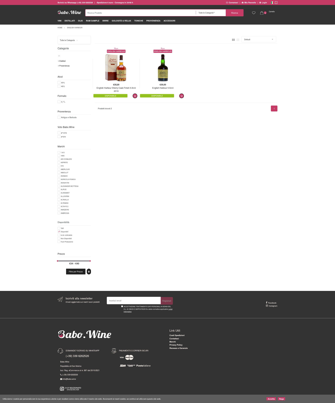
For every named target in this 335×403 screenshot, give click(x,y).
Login (264, 2)
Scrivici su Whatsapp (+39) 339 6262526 (75, 2)
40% (63, 82)
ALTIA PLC (64, 206)
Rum (116, 48)
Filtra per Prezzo (76, 271)
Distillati (70, 20)
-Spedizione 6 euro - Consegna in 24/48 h (114, 2)
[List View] (238, 39)
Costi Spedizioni (177, 335)
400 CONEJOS (66, 159)
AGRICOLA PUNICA (68, 179)
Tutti (62, 228)
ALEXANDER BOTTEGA (69, 186)
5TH (62, 166)
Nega (281, 398)
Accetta (271, 398)
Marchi (172, 341)
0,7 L (63, 101)
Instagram (273, 305)
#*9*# (63, 136)
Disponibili (64, 231)
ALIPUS (63, 189)
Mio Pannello (250, 2)
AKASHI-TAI (65, 183)
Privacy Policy (175, 344)
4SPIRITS (64, 162)
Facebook (272, 302)
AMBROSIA (65, 213)
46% (63, 86)
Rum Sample (92, 20)
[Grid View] (233, 39)
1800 (62, 155)
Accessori (169, 20)
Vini (59, 20)
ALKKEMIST (65, 193)
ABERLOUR (65, 169)
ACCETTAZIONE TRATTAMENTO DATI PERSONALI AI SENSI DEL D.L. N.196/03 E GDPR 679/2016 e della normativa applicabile (148, 309)
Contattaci (233, 2)
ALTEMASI (64, 203)
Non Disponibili (66, 238)
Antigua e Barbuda (69, 117)
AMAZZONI (65, 209)
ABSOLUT (64, 172)
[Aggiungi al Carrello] (135, 96)
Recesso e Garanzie (178, 348)
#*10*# (64, 133)
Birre (105, 20)
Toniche (138, 20)
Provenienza (153, 20)
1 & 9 (62, 152)
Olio (80, 20)
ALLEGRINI (65, 196)
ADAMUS (64, 176)
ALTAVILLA (65, 199)
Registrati (166, 300)
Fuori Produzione (67, 242)
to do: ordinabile (66, 235)
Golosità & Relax (121, 20)
